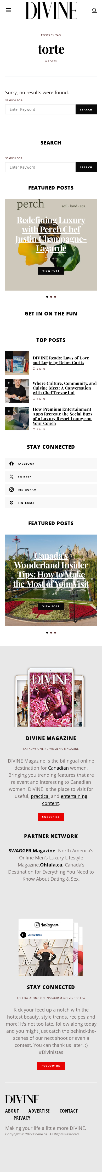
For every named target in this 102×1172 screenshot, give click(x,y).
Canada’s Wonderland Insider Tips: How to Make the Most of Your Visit (51, 569)
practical (40, 796)
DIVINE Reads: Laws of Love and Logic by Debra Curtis (61, 360)
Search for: (14, 100)
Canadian (58, 768)
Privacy (22, 1118)
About (12, 1111)
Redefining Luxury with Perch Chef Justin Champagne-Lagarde (51, 233)
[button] (47, 297)
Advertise (39, 1111)
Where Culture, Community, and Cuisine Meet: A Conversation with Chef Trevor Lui (65, 387)
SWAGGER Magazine (32, 850)
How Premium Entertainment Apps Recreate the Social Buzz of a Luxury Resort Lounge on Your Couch (63, 416)
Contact (69, 1111)
